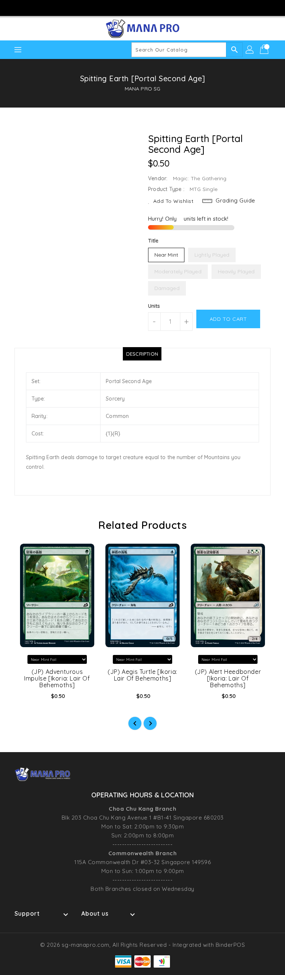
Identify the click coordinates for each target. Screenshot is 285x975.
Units (154, 306)
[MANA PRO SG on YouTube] (149, 7)
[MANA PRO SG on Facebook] (121, 7)
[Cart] (265, 49)
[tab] (142, 353)
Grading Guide (235, 200)
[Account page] (250, 49)
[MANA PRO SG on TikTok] (163, 7)
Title (153, 240)
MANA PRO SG (142, 88)
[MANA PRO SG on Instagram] (135, 7)
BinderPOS (230, 944)
